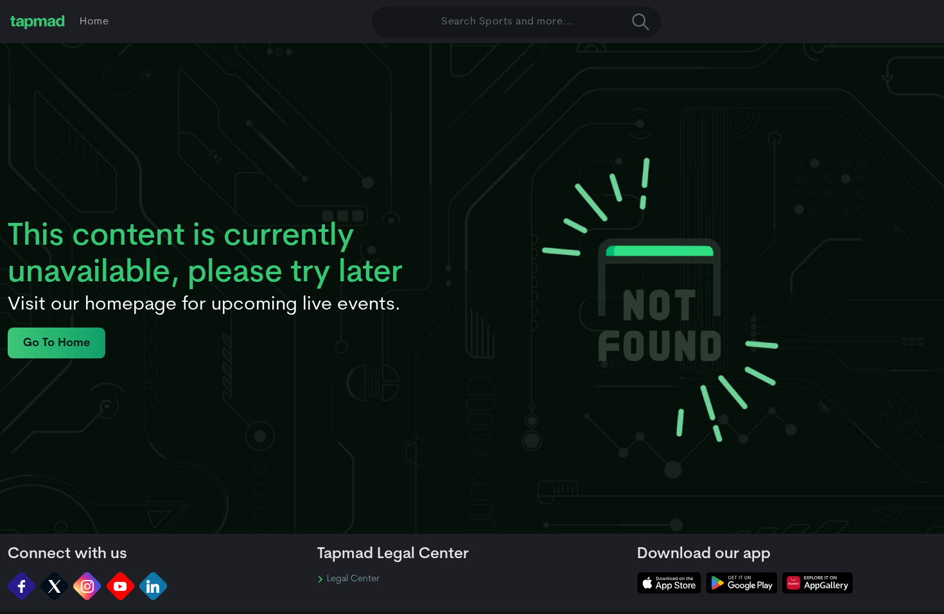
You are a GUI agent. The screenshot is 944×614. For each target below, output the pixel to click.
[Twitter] (54, 586)
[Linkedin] (153, 586)
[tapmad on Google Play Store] (741, 582)
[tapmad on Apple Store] (669, 582)
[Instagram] (87, 586)
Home (94, 22)
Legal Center (353, 579)
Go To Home (56, 343)
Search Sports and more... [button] (507, 22)
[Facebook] (21, 586)
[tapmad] (37, 22)
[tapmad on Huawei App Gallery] (817, 582)
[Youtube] (120, 586)
